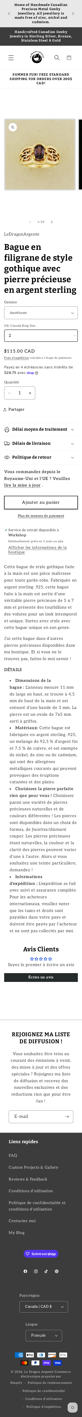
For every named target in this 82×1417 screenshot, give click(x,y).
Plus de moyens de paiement (41, 516)
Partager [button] (16, 409)
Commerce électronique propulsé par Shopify (40, 1377)
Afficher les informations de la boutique (37, 550)
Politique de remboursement (50, 1383)
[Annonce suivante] (73, 13)
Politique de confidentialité (44, 1391)
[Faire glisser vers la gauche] (30, 222)
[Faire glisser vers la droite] (52, 222)
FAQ (13, 1155)
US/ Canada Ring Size (20, 326)
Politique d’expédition (43, 1407)
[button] (11, 58)
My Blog (16, 1232)
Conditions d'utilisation (31, 1191)
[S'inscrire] (67, 1116)
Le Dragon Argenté (39, 1372)
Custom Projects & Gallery (33, 1167)
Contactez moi (22, 1221)
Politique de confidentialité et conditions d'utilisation (37, 1206)
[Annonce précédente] (9, 13)
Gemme (10, 302)
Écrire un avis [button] (41, 977)
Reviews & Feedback (28, 1179)
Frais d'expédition (16, 358)
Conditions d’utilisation (43, 1399)
